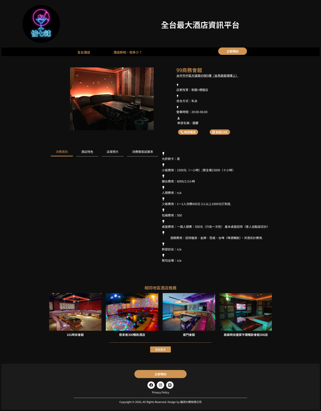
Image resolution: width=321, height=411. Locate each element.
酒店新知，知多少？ (128, 52)
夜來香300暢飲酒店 (132, 334)
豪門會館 (189, 334)
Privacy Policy (160, 392)
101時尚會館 (75, 334)
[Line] (170, 385)
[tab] (62, 152)
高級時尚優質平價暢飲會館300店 (246, 334)
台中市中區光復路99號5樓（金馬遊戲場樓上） (207, 75)
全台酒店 (83, 52)
